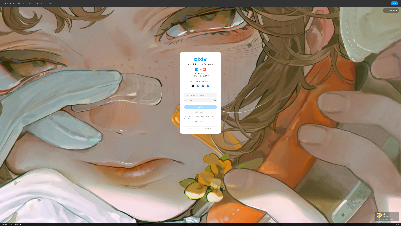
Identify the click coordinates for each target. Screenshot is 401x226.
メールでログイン (200, 122)
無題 (384, 214)
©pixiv (397, 224)
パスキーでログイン (200, 112)
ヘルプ (11, 224)
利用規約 (5, 224)
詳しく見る (187, 118)
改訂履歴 (50, 3)
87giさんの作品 (387, 216)
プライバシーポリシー (27, 3)
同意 (394, 3)
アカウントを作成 (391, 10)
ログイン (200, 107)
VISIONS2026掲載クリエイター (386, 219)
